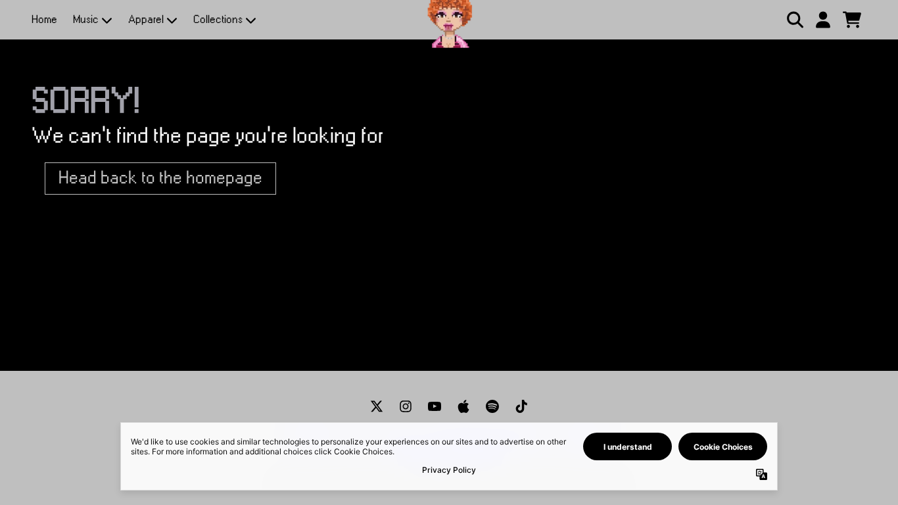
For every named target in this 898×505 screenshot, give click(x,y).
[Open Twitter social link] (376, 406)
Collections (218, 19)
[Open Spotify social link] (492, 406)
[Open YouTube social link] (434, 406)
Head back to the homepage (160, 178)
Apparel (146, 19)
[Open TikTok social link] (521, 406)
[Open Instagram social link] (405, 406)
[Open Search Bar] (794, 20)
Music (86, 19)
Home (44, 19)
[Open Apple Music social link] (463, 406)
